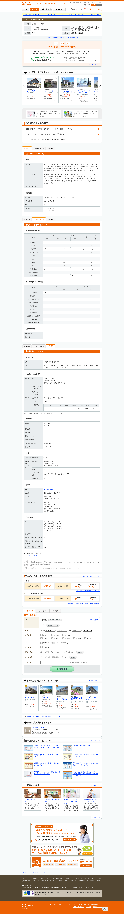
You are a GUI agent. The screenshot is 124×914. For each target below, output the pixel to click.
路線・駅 (44, 611)
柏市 (35, 555)
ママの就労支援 (51, 887)
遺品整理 (75, 887)
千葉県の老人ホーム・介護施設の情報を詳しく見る (43, 716)
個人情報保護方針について (95, 904)
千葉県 (28, 555)
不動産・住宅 (25, 887)
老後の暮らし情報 (82, 887)
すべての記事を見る (94, 740)
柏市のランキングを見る (93, 680)
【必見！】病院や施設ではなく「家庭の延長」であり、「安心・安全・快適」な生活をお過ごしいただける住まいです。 (62, 15)
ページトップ (105, 909)
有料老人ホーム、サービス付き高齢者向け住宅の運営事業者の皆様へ (62, 850)
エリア (30, 611)
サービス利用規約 (82, 904)
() (60, 643)
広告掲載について (86, 2)
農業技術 (90, 887)
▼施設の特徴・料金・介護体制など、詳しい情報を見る (62, 37)
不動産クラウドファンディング (63, 887)
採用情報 (88, 907)
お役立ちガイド (60, 9)
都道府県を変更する (55, 620)
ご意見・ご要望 (71, 904)
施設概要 (51, 148)
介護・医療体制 (39, 148)
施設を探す (35, 9)
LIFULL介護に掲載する (78, 907)
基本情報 (27, 148)
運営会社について (97, 907)
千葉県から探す (93, 620)
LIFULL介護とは (53, 904)
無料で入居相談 (47, 9)
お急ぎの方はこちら (94, 64)
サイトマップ (99, 2)
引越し (31, 887)
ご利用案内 (93, 2)
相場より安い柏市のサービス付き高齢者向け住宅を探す (84, 603)
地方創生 (44, 887)
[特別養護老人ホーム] (38, 19)
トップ (26, 9)
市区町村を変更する (53, 625)
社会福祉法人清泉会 (76, 33)
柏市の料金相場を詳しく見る (91, 576)
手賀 (42, 555)
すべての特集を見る (94, 785)
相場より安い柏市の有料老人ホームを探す (88, 591)
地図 (56, 611)
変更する (80, 652)
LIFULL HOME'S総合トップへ (75, 2)
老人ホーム (37, 887)
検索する (63, 669)
